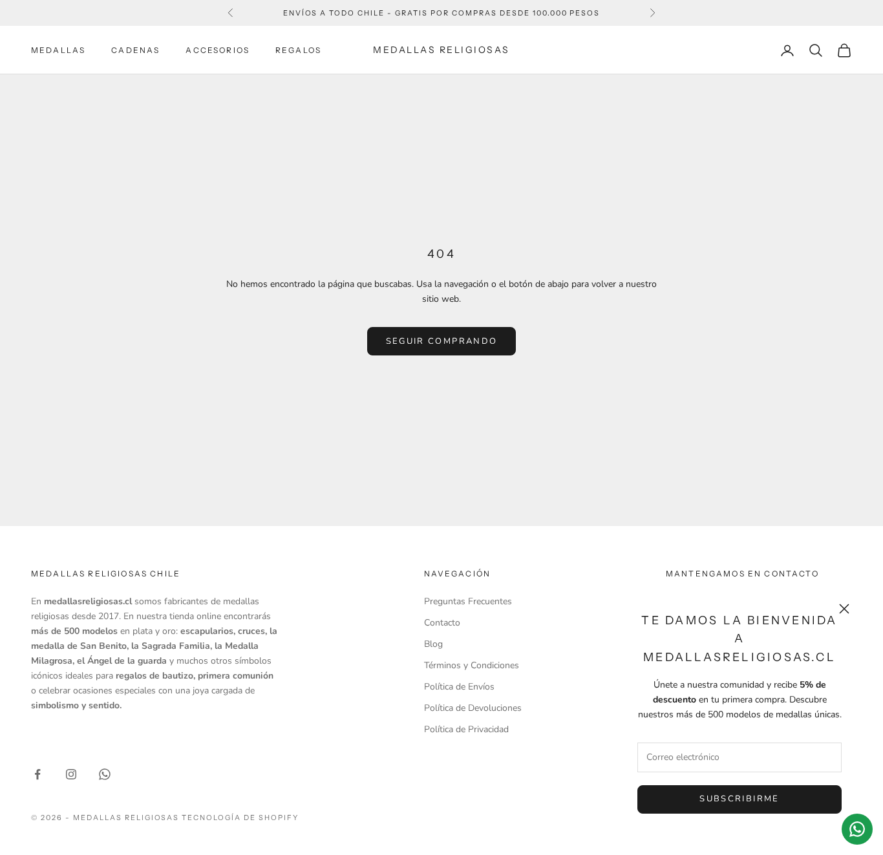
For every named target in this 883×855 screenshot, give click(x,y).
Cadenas (135, 50)
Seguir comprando (441, 341)
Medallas (58, 50)
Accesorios (218, 50)
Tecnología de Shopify (240, 817)
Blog (433, 644)
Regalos (298, 50)
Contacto (442, 623)
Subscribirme (739, 799)
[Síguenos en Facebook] (37, 774)
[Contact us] (857, 829)
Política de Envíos (459, 687)
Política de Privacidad (466, 729)
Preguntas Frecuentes (468, 601)
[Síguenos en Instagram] (71, 774)
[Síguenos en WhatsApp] (104, 774)
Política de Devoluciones (473, 708)
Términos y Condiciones (471, 665)
